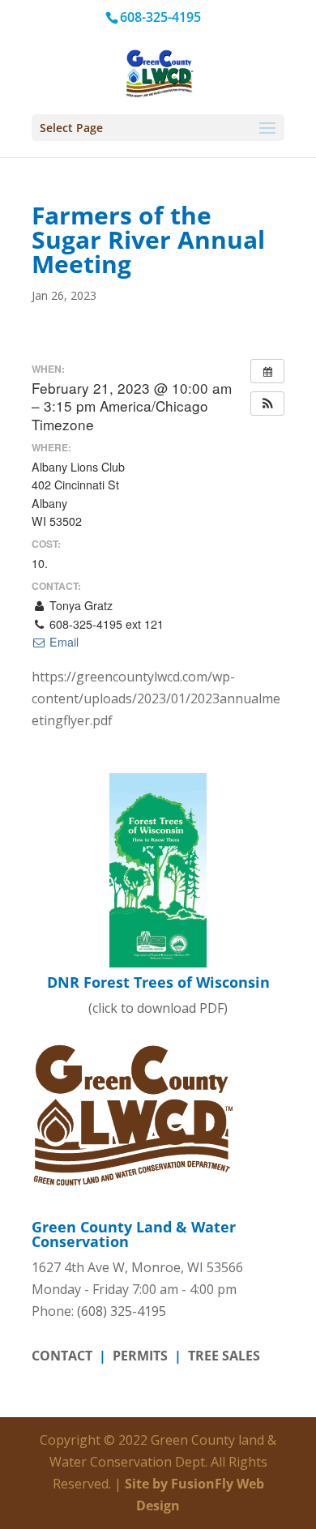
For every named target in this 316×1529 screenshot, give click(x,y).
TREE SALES (224, 1356)
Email (62, 642)
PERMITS (140, 1356)
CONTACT (62, 1356)
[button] (267, 403)
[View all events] (267, 371)
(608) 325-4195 (121, 1311)
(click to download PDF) (158, 994)
